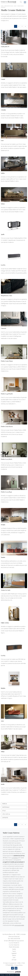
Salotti (14, 955)
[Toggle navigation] (25, 2)
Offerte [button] (5, 817)
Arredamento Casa (8, 6)
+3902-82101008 (15, 938)
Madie (15, 6)
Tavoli (14, 951)
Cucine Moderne (14, 943)
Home (2, 6)
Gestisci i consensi (15, 974)
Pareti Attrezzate (14, 947)
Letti (14, 957)
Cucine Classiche (14, 945)
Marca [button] (4, 803)
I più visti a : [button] (6, 814)
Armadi (14, 959)
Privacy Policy (18, 965)
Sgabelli (14, 953)
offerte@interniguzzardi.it (16, 940)
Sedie (14, 949)
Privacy (2, 974)
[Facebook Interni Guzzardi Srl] (12, 968)
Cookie (7, 974)
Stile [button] (4, 810)
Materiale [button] (5, 807)
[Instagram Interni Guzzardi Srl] (16, 968)
